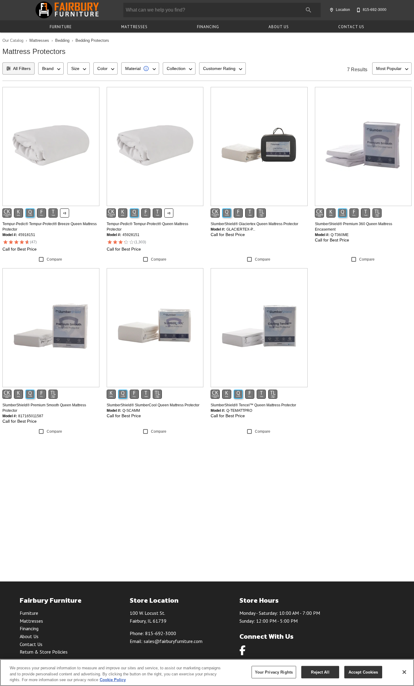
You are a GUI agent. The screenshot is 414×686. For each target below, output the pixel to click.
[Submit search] (308, 10)
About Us (279, 26)
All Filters (22, 68)
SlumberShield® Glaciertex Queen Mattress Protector (254, 224)
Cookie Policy (113, 680)
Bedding (62, 40)
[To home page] (67, 10)
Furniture (61, 26)
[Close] (404, 672)
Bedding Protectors (92, 40)
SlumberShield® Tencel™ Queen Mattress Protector (253, 405)
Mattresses (134, 26)
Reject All (320, 672)
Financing (208, 26)
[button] (331, 10)
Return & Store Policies (44, 652)
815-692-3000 (160, 633)
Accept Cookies (363, 672)
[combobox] (51, 68)
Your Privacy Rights (274, 672)
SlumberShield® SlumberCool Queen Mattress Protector (153, 405)
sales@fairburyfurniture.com (173, 641)
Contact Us (351, 26)
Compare (54, 259)
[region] (207, 672)
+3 (64, 213)
